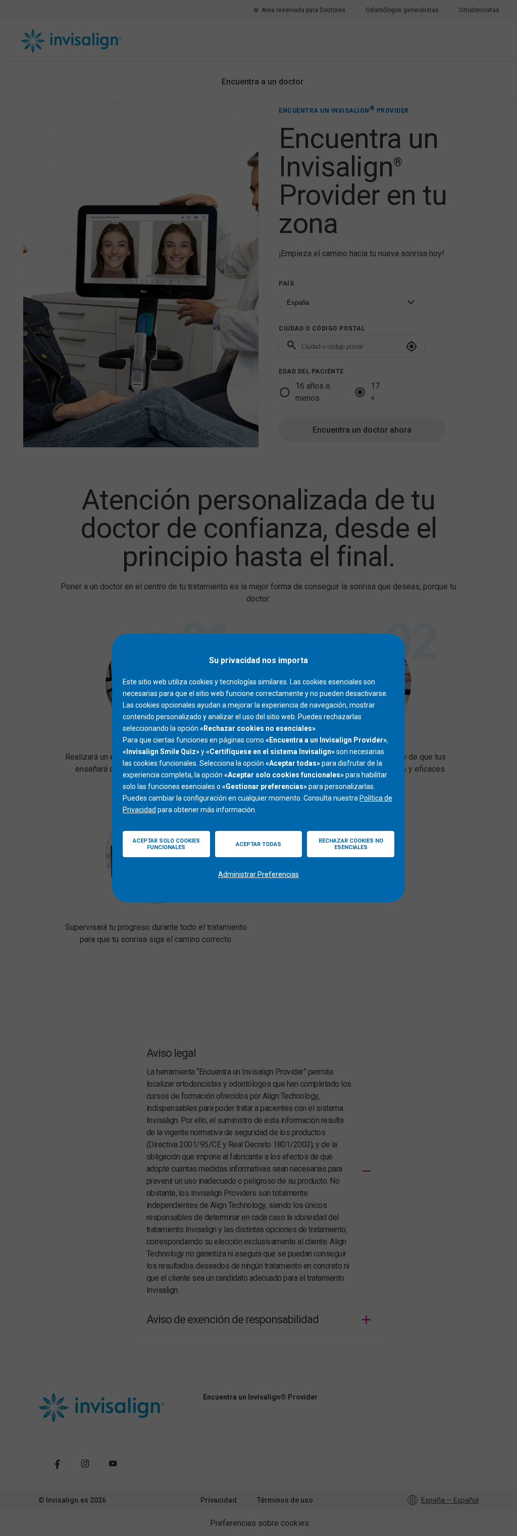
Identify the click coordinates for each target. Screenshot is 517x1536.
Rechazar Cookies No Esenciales (351, 844)
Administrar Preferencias (258, 874)
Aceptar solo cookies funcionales (166, 844)
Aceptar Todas (258, 844)
